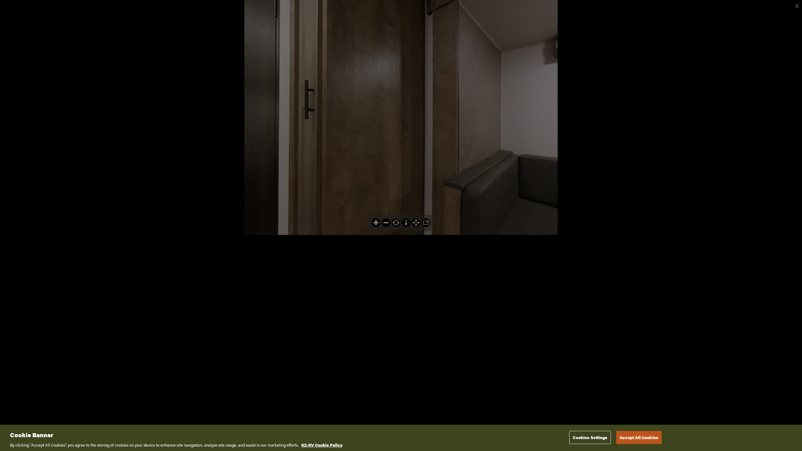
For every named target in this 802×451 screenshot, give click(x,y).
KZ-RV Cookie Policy (321, 445)
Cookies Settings (590, 437)
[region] (401, 438)
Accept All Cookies (639, 437)
